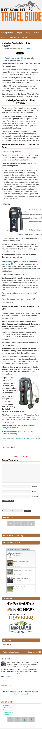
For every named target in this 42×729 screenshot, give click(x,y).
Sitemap (6, 714)
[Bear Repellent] (10, 555)
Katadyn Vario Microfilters (15, 58)
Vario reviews (11, 415)
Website (35, 496)
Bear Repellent (17, 553)
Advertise (6, 705)
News (24, 37)
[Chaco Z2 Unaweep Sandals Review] (10, 563)
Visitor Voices (13, 37)
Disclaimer (6, 710)
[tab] (10, 549)
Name (34, 487)
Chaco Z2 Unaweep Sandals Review (21, 563)
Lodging (18, 33)
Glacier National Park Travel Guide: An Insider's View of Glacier (21, 13)
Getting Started (6, 33)
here (10, 676)
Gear (2, 37)
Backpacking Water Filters (25, 438)
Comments (25, 549)
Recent (17, 549)
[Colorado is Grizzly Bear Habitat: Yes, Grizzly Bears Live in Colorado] (10, 572)
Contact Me (7, 707)
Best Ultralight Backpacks (20, 578)
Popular (10, 549)
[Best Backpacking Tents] (10, 589)
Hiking (27, 33)
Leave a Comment (26, 48)
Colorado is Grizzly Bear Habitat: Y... (22, 571)
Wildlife (36, 33)
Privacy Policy (8, 712)
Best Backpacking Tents (20, 587)
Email (34, 491)
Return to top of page (11, 652)
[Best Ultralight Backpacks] (10, 580)
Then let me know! (21, 694)
